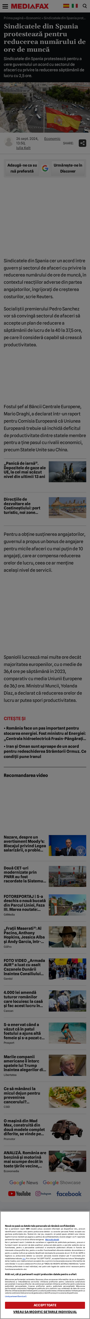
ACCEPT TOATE (45, 1305)
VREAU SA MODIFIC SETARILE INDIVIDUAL (45, 1312)
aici (24, 1258)
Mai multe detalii (52, 1239)
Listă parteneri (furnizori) (15, 1296)
